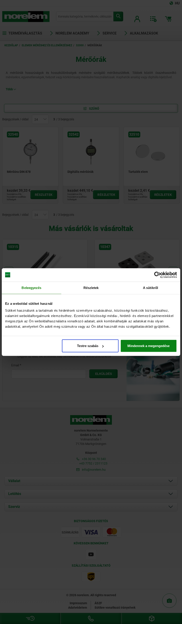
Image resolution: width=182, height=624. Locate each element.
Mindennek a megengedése (148, 346)
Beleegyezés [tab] (31, 287)
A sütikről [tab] (150, 287)
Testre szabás (87, 346)
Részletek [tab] (91, 287)
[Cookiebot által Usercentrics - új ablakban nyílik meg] (157, 274)
